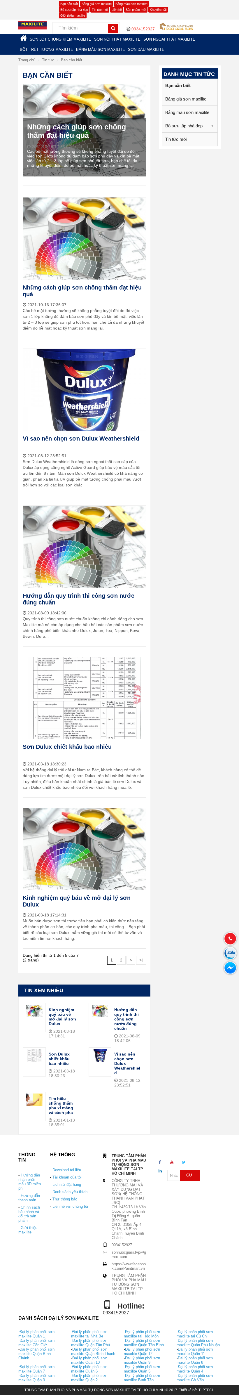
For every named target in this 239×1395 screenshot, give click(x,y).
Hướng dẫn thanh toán (29, 1197)
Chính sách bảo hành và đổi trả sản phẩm (29, 1214)
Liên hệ (117, 9)
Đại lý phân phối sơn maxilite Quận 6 (89, 1369)
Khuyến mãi (158, 9)
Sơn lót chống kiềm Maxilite (60, 39)
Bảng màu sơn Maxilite (100, 49)
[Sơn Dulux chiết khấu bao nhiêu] (34, 1055)
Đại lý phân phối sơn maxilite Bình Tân (142, 1377)
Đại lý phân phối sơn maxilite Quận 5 (142, 1369)
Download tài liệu (66, 1170)
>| (141, 960)
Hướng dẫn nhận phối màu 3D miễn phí (29, 1181)
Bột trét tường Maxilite (46, 49)
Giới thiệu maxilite (72, 15)
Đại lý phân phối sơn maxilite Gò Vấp (195, 1377)
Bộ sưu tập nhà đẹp (74, 9)
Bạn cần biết (69, 4)
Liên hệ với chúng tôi (70, 1206)
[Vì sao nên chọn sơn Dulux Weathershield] (100, 1055)
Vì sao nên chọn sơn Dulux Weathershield (81, 438)
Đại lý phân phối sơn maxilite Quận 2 (89, 1377)
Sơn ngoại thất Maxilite (169, 39)
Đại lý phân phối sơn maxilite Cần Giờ (36, 1342)
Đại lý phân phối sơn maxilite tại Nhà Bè (89, 1334)
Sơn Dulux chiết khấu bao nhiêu (67, 747)
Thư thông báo (64, 1199)
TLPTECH (206, 1390)
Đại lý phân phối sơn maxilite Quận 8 (195, 1360)
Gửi (190, 1175)
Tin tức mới (100, 9)
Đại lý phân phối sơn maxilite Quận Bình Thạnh (93, 1351)
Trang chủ (26, 60)
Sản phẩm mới (136, 9)
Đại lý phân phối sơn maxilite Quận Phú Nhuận (198, 1342)
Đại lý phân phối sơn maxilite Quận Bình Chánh (36, 1353)
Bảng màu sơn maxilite (131, 4)
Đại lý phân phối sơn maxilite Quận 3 (36, 1377)
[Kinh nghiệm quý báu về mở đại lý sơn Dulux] (34, 1010)
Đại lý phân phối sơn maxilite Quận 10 (89, 1360)
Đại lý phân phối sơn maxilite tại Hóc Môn (142, 1334)
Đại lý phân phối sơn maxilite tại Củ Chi (195, 1334)
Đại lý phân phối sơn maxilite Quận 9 (142, 1360)
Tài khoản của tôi (67, 1177)
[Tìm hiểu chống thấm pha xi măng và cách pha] (34, 1099)
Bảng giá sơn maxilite (97, 4)
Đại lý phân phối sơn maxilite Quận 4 (195, 1369)
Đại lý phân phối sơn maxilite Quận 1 (36, 1334)
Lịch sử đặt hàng (66, 1184)
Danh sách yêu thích (69, 1192)
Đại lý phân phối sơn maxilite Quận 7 (36, 1369)
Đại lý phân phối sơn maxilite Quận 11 (195, 1351)
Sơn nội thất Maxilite (117, 39)
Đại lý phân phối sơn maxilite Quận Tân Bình (144, 1342)
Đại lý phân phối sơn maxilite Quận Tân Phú (90, 1342)
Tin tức (48, 60)
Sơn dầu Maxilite (146, 49)
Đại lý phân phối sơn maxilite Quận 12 (142, 1351)
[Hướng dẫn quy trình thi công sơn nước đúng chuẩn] (100, 1010)
